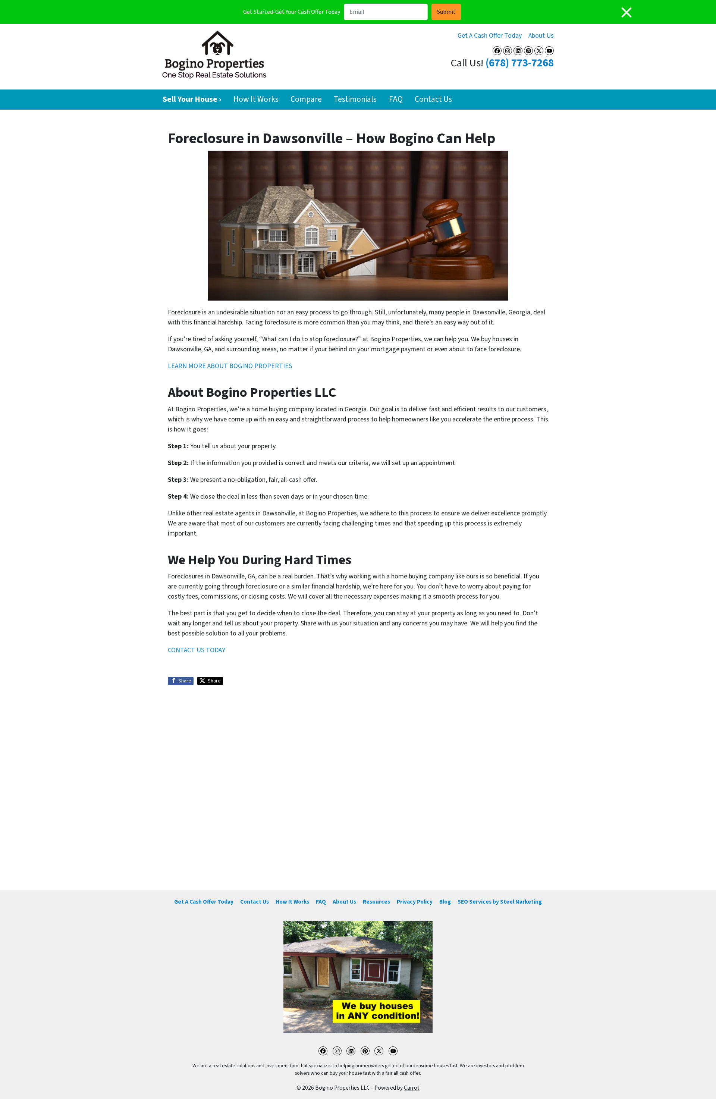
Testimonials (355, 99)
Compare (306, 99)
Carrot (412, 1088)
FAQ (396, 99)
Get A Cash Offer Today (490, 35)
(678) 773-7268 (520, 63)
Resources (376, 902)
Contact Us (433, 99)
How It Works (256, 99)
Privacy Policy (415, 902)
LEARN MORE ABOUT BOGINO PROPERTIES (230, 366)
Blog (445, 902)
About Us (541, 35)
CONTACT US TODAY (196, 650)
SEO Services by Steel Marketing (500, 902)
